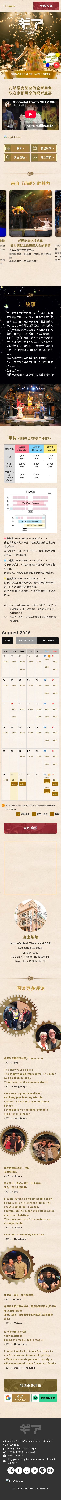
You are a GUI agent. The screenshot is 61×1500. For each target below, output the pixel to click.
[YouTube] (34, 1470)
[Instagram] (26, 1470)
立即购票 (46, 6)
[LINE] (42, 1471)
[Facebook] (18, 1470)
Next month (48, 640)
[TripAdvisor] (50, 1471)
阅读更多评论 (30, 1385)
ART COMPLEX (31, 1488)
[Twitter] (11, 1471)
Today (7, 640)
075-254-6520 (15, 1451)
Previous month (26, 640)
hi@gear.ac (14, 1459)
